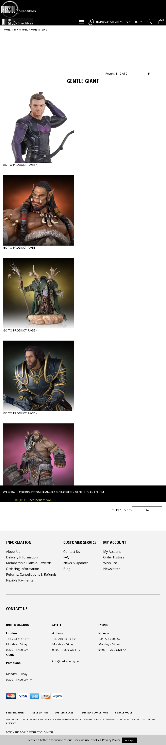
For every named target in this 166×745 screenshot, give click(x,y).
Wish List (110, 563)
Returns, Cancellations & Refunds (31, 574)
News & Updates (75, 563)
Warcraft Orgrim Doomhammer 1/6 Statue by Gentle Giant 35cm (53, 492)
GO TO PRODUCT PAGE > (20, 165)
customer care (64, 712)
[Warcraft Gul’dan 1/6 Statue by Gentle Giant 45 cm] (38, 293)
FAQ (66, 557)
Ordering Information (22, 569)
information (40, 712)
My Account (112, 551)
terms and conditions (94, 712)
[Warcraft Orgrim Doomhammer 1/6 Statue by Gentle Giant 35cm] (38, 458)
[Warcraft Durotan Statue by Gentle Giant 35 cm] (38, 210)
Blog (66, 569)
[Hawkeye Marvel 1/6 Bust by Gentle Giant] (38, 127)
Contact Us (71, 551)
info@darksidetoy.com (67, 661)
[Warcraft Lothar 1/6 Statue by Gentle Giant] (38, 376)
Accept (129, 740)
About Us (13, 551)
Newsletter (111, 569)
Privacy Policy (123, 712)
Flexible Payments (19, 580)
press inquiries (15, 712)
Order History (113, 557)
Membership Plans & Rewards (28, 563)
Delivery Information (22, 557)
